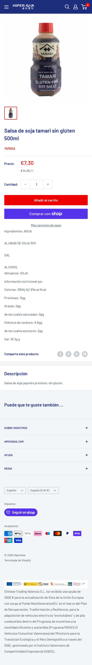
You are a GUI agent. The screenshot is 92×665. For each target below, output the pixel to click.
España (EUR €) (39, 490)
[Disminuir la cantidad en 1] (25, 184)
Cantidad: (11, 184)
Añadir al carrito (46, 200)
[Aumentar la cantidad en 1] (47, 184)
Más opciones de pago (46, 225)
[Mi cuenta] (75, 6)
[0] (84, 6)
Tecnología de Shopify (17, 560)
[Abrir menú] (6, 7)
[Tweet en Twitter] (77, 354)
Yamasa (9, 148)
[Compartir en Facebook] (60, 354)
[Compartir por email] (85, 354)
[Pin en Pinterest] (68, 354)
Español (11, 490)
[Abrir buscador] (67, 6)
